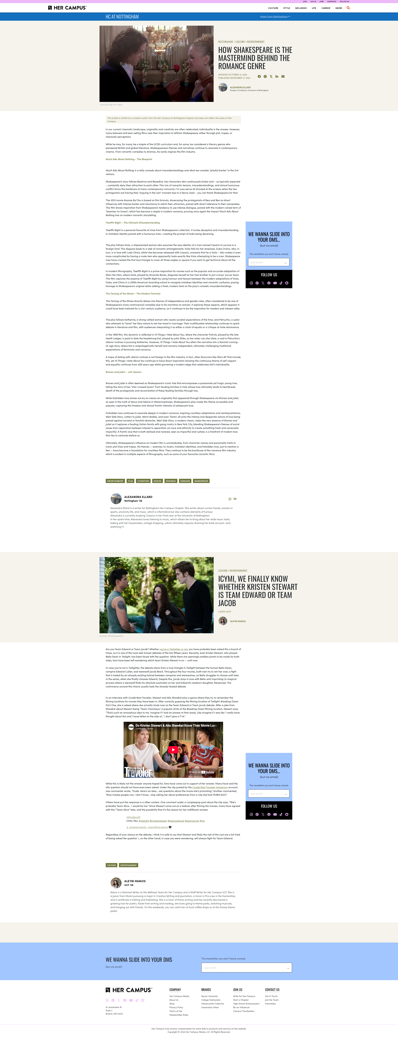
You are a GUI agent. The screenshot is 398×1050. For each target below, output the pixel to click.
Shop (172, 1003)
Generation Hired (210, 1007)
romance (171, 481)
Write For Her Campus (244, 996)
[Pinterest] (265, 76)
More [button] (339, 7)
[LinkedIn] (277, 76)
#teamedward (176, 820)
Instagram (210, 787)
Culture (273, 7)
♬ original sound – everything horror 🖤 (149, 827)
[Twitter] (271, 76)
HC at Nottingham (122, 16)
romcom (185, 481)
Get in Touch (271, 996)
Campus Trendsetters (243, 1011)
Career (326, 7)
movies (157, 481)
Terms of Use (175, 1011)
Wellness (301, 7)
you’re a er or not (173, 649)
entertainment (115, 481)
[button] (348, 8)
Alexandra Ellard (240, 87)
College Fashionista (210, 999)
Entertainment (255, 41)
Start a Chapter (241, 999)
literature (143, 481)
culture (111, 865)
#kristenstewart (158, 820)
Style (286, 7)
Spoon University (209, 996)
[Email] (283, 76)
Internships (270, 1003)
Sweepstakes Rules (178, 1014)
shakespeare (201, 481)
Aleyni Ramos (238, 621)
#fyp (202, 820)
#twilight (144, 820)
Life (314, 7)
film (130, 481)
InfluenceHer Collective (212, 1003)
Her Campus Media (179, 996)
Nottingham (225, 41)
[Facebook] (259, 76)
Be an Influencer (241, 1007)
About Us (173, 999)
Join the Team (272, 999)
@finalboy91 (133, 817)
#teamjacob (192, 820)
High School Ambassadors (246, 1003)
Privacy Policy (176, 1007)
